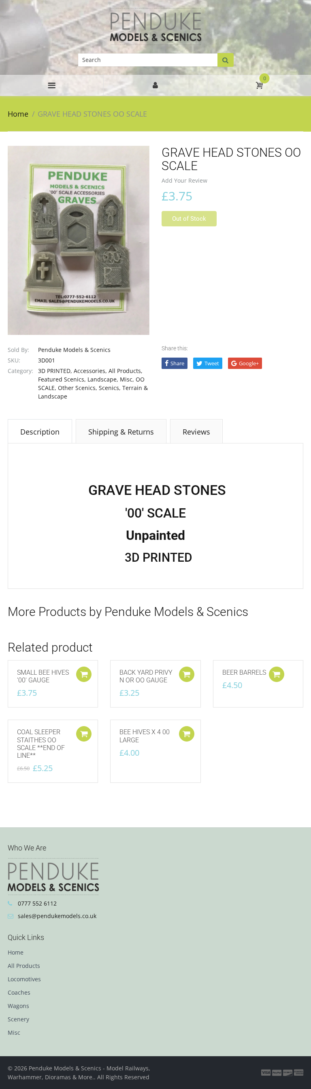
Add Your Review (184, 180)
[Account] (155, 85)
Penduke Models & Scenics (74, 350)
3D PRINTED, (55, 371)
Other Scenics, (77, 388)
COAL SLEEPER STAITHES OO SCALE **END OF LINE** (41, 743)
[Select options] (186, 674)
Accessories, (90, 371)
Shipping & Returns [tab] (121, 432)
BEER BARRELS (244, 672)
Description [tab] (40, 432)
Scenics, (110, 388)
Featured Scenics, (62, 379)
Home (18, 114)
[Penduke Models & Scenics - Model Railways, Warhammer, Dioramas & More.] (155, 26)
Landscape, (102, 379)
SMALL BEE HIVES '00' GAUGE (43, 676)
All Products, (126, 371)
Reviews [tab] (196, 432)
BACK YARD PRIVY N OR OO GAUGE (146, 676)
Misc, (127, 379)
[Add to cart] (84, 674)
